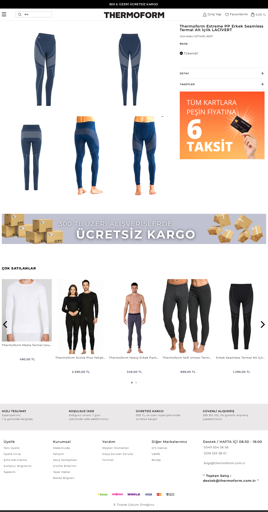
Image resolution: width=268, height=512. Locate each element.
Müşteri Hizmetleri (115, 448)
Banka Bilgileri (64, 478)
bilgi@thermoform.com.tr (224, 463)
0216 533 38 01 (215, 453)
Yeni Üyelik (12, 448)
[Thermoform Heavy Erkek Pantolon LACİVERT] (134, 316)
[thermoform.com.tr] (134, 15)
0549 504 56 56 (216, 447)
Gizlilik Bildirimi (65, 466)
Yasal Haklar (62, 472)
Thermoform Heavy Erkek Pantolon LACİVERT (134, 357)
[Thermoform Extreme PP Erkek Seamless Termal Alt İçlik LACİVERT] (45, 69)
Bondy (156, 460)
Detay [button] (184, 73)
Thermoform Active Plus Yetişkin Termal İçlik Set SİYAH (80, 357)
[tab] (222, 73)
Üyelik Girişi (12, 454)
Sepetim (10, 472)
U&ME (156, 454)
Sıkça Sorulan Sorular (117, 454)
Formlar (108, 460)
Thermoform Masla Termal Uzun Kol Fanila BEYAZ (27, 345)
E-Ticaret (120, 504)
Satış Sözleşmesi (65, 460)
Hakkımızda (61, 448)
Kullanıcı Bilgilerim (18, 466)
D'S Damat (159, 448)
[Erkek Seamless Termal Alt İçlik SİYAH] (241, 316)
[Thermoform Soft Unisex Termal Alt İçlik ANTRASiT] (188, 316)
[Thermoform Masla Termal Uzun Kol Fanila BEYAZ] (27, 310)
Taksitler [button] (187, 84)
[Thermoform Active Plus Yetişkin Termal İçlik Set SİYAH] (80, 316)
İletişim (58, 454)
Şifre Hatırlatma (15, 460)
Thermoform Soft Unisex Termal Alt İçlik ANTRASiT (188, 357)
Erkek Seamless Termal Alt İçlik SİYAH (241, 357)
